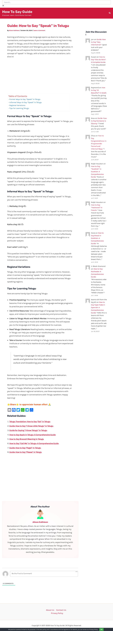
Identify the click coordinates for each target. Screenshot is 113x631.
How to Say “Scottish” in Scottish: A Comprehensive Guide (97, 171)
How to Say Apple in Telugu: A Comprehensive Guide (32, 435)
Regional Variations (17, 105)
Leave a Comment (39, 30)
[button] (110, 13)
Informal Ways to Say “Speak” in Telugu (25, 102)
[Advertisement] (40, 77)
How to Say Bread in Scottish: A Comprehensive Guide (97, 238)
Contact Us (61, 610)
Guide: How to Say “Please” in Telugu (25, 452)
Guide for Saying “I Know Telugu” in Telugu (28, 430)
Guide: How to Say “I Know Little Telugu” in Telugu (31, 426)
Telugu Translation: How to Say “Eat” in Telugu (29, 421)
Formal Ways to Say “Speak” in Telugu (24, 99)
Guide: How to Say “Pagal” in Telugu (25, 448)
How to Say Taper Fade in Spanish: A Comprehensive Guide (98, 307)
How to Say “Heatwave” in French (96, 207)
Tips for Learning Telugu (19, 108)
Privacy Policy (57, 613)
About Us (50, 610)
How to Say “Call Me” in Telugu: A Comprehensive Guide (34, 443)
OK (101, 629)
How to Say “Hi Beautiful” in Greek (98, 90)
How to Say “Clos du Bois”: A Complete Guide (98, 59)
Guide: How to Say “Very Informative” (98, 42)
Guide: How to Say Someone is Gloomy (99, 121)
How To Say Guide (17, 12)
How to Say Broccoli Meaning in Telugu (26, 439)
